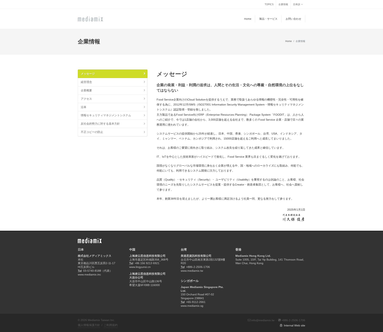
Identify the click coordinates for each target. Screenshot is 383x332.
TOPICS (269, 4)
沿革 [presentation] (83, 107)
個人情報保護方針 (89, 325)
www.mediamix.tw (192, 270)
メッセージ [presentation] (88, 73)
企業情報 (283, 4)
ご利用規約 (111, 325)
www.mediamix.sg (192, 305)
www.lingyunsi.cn (140, 267)
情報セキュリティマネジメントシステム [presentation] (106, 115)
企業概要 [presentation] (86, 90)
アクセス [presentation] (86, 98)
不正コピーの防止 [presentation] (92, 132)
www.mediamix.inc (89, 274)
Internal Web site (293, 325)
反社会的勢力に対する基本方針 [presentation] (100, 123)
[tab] (112, 73)
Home (288, 41)
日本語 (296, 4)
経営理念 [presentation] (86, 82)
